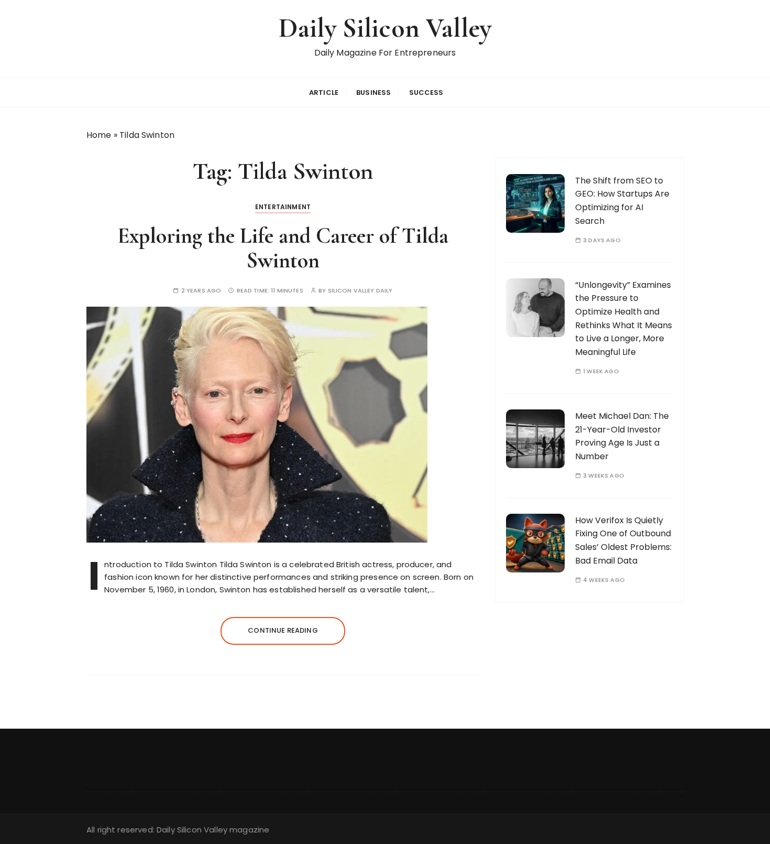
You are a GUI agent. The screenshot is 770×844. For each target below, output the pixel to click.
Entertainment (283, 206)
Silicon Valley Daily (360, 291)
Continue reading (282, 630)
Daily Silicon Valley (385, 28)
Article (323, 93)
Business (373, 93)
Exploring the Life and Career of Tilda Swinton (282, 247)
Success (426, 93)
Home (99, 135)
